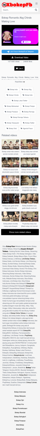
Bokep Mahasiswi (12, 106)
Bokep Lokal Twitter (20, 100)
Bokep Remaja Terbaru (20, 117)
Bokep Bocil (23, 375)
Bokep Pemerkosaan (20, 408)
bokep (25, 320)
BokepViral (30, 283)
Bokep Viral (12, 128)
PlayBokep (28, 335)
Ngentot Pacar (27, 128)
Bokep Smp (33, 315)
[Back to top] (36, 431)
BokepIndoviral (19, 355)
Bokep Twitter (29, 123)
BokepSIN (26, 330)
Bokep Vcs (20, 404)
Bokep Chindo (13, 95)
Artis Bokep (20, 425)
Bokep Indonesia (20, 392)
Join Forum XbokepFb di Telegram (22, 51)
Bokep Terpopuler (13, 123)
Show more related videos (20, 232)
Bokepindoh (30, 286)
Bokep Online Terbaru (18, 313)
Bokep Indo (14, 89)
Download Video (21, 57)
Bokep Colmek (31, 382)
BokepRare (20, 429)
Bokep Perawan (12, 111)
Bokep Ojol (20, 400)
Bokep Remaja (29, 111)
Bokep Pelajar (30, 106)
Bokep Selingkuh (20, 416)
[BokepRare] (17, 5)
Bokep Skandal (20, 412)
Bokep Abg (27, 89)
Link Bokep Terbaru (28, 258)
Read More (19, 82)
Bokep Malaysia (20, 396)
